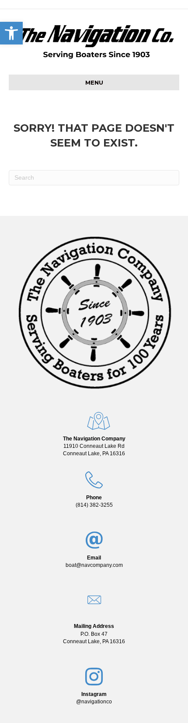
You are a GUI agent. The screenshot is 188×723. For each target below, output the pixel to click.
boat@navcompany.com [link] (94, 565)
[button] (11, 33)
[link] (94, 446)
